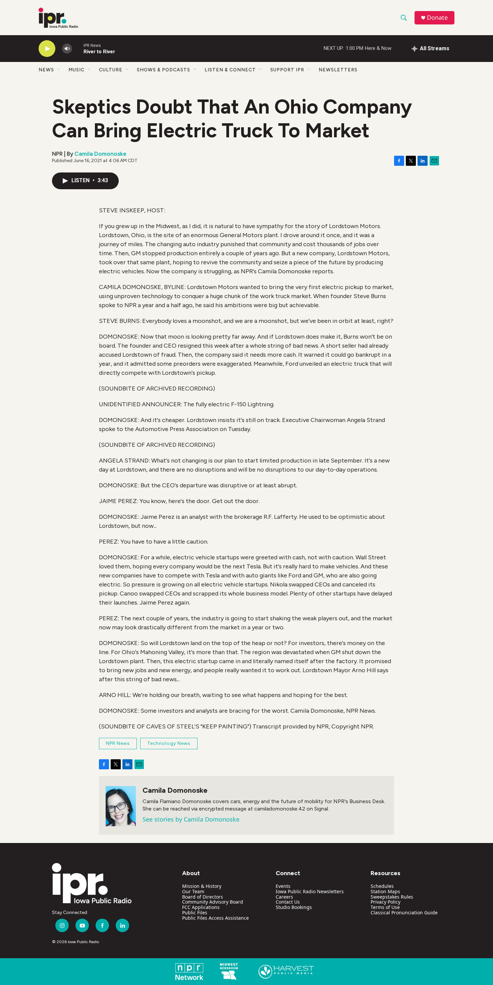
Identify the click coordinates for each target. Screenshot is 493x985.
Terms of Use (385, 907)
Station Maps (385, 891)
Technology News (168, 743)
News (46, 70)
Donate (437, 17)
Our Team (193, 891)
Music (76, 70)
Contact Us (288, 902)
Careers (284, 897)
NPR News (118, 743)
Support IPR (287, 70)
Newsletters (338, 70)
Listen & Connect (230, 70)
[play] (47, 49)
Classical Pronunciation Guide (404, 912)
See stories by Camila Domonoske (191, 819)
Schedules (382, 886)
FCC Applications (201, 907)
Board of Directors (202, 897)
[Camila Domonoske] (121, 806)
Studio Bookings (294, 907)
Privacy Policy (385, 902)
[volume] (67, 48)
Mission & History (201, 886)
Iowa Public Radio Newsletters (310, 891)
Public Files (194, 912)
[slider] (78, 48)
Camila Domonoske (100, 153)
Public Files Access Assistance (215, 918)
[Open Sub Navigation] (59, 69)
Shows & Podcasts (163, 70)
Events (283, 886)
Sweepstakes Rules (392, 897)
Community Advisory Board (212, 902)
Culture (110, 70)
